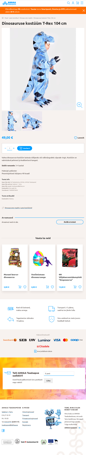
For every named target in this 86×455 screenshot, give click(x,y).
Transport (25, 415)
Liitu (48, 381)
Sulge (84, 10)
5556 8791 (8, 422)
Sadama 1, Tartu (7, 412)
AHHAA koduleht (70, 428)
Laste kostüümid (26, 208)
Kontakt (25, 422)
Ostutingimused (28, 412)
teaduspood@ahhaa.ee (10, 425)
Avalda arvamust (70, 222)
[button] (79, 137)
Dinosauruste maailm (26, 18)
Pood (6, 18)
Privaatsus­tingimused (30, 418)
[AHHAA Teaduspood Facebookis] (12, 430)
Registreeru (26, 425)
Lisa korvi (26, 148)
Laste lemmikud (14, 18)
